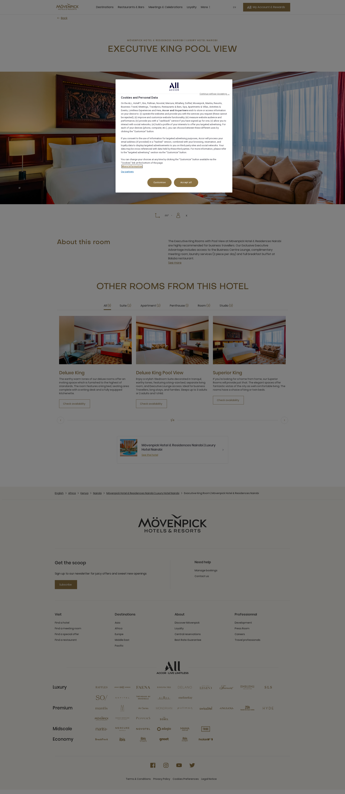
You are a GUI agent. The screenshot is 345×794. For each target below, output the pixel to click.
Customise (159, 182)
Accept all (186, 182)
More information (132, 166)
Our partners (127, 171)
